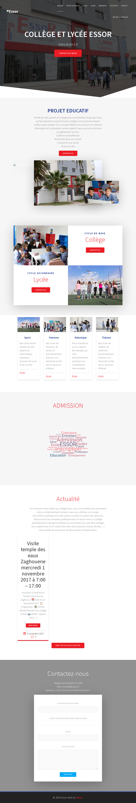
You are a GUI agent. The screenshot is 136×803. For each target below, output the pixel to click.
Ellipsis (79, 797)
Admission (103, 6)
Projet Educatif (73, 6)
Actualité (114, 6)
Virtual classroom (120, 17)
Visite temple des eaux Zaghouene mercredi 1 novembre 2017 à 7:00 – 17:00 (33, 564)
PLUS (22, 372)
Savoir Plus (68, 153)
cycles (84, 6)
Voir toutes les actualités (68, 645)
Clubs (93, 6)
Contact (124, 6)
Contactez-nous (68, 53)
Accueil (60, 6)
